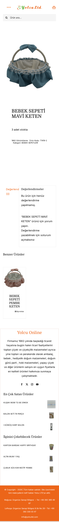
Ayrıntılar (20, 311)
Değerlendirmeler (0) (11, 191)
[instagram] (32, 384)
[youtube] (37, 384)
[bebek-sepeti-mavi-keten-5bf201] (29, 63)
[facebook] (22, 384)
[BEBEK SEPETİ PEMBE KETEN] (14, 278)
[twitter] (27, 384)
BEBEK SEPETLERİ (30, 143)
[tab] (10, 192)
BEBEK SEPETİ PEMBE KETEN (14, 301)
